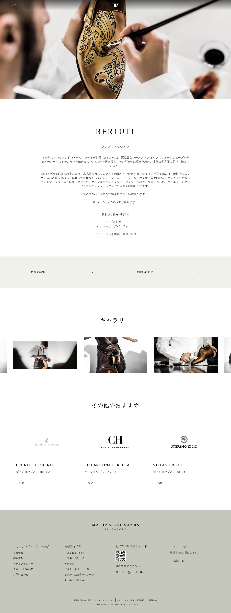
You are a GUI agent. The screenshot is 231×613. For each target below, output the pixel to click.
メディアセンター (23, 564)
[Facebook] (129, 572)
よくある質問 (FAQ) (75, 580)
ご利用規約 (152, 600)
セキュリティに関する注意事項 (130, 600)
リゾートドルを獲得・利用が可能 (115, 234)
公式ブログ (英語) (74, 553)
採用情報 (18, 558)
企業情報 (18, 553)
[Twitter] (117, 572)
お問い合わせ (20, 574)
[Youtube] (141, 572)
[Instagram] (123, 572)
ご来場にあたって (74, 558)
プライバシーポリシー (104, 600)
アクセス (69, 564)
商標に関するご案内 (83, 600)
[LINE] (135, 572)
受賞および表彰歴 (23, 569)
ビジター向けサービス (76, 569)
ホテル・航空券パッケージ (79, 574)
